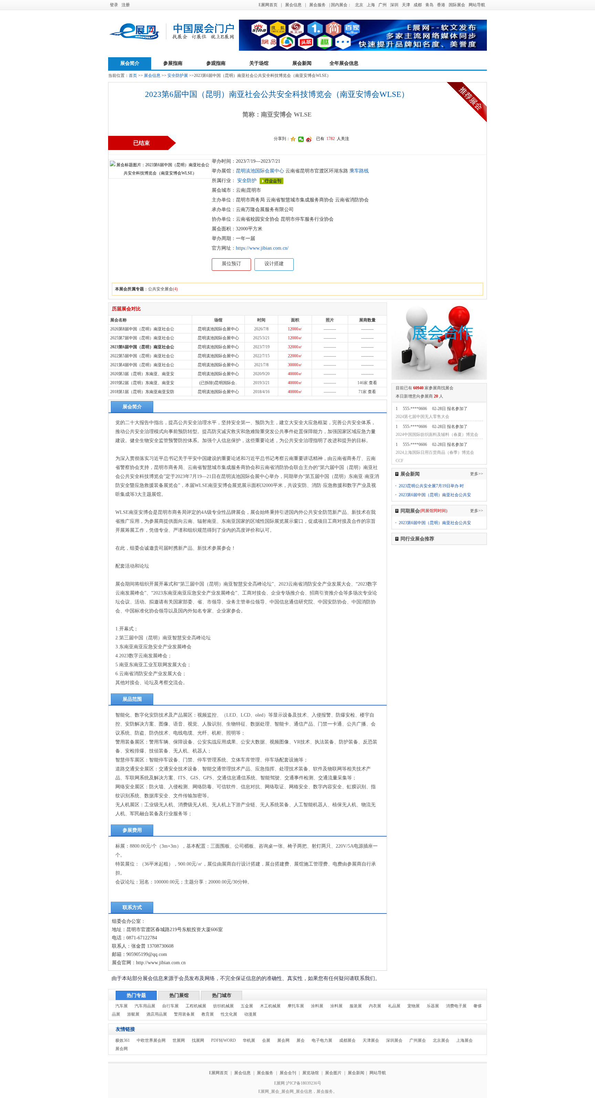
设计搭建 (274, 263)
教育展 (207, 1014)
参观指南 (216, 63)
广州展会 (417, 1040)
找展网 (198, 1040)
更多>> (476, 473)
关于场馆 (259, 63)
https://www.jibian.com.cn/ (262, 248)
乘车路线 (358, 170)
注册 (126, 4)
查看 (373, 382)
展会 (300, 1040)
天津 (406, 4)
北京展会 (441, 1040)
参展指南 (172, 63)
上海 (371, 4)
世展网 (179, 1040)
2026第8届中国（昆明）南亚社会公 (142, 329)
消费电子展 (456, 1006)
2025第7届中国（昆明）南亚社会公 (142, 338)
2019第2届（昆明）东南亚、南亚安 (142, 382)
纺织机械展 (223, 1006)
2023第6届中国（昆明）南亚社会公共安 (435, 494)
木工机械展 (270, 1006)
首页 (133, 75)
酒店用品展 (156, 1014)
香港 (441, 4)
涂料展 (317, 1006)
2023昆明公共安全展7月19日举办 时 (431, 485)
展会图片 (334, 1072)
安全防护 (247, 180)
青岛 (429, 4)
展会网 (283, 1040)
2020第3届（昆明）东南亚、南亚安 (142, 373)
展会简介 (129, 63)
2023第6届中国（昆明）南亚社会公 (142, 347)
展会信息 (293, 4)
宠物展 (413, 1006)
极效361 (122, 1040)
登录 (114, 4)
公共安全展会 (160, 289)
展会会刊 (288, 1072)
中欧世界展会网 (151, 1040)
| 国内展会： (340, 4)
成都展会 (347, 1040)
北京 (359, 4)
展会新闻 (302, 63)
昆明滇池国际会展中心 (260, 170)
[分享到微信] (301, 139)
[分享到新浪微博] (309, 139)
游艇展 (133, 1014)
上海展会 (464, 1040)
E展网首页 (268, 4)
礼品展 (394, 1006)
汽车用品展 (145, 1006)
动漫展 (250, 1014)
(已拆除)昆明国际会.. (218, 382)
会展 (266, 1040)
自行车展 (170, 1006)
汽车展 (121, 1006)
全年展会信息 (344, 63)
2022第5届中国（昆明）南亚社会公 (142, 355)
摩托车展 (296, 1006)
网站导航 (477, 4)
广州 (382, 4)
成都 (418, 4)
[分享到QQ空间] (293, 139)
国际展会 (457, 4)
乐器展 (433, 1006)
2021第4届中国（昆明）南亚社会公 (142, 364)
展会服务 (317, 4)
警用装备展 (184, 1014)
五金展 (247, 1006)
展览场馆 (310, 1072)
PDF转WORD (223, 1040)
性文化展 (229, 1014)
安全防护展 (177, 75)
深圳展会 (394, 1040)
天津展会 (371, 1040)
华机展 (249, 1040)
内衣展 (375, 1006)
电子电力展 (322, 1040)
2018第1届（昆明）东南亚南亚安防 (142, 391)
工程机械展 (196, 1006)
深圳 (394, 4)
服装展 (355, 1006)
